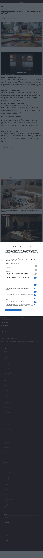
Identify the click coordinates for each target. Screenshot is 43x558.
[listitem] (21, 263)
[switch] (35, 266)
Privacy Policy (27, 314)
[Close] (41, 244)
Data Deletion (15, 314)
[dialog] (21, 279)
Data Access (21, 314)
